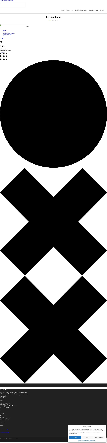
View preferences (99, 437)
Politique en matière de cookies (83, 440)
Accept (75, 437)
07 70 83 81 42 (4, 407)
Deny (87, 437)
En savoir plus (3, 397)
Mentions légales (92, 440)
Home (50, 20)
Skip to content (3, 0)
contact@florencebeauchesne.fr (8, 406)
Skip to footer (10, 0)
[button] (104, 426)
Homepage (2, 52)
